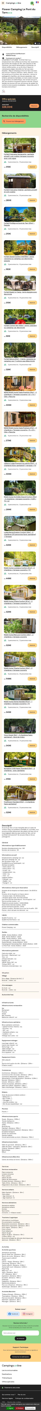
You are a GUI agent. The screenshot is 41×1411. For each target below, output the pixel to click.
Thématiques (7, 1378)
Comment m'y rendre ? (11, 58)
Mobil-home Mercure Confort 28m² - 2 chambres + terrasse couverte (18, 636)
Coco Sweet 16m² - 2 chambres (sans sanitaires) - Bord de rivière (18, 736)
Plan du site (21, 1394)
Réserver (34, 106)
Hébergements (21, 47)
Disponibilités (7, 47)
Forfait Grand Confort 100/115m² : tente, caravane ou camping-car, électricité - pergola (19, 259)
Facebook (15, 1314)
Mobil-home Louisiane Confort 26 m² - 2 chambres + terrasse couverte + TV (19, 569)
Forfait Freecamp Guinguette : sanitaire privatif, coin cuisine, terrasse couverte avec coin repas (19, 156)
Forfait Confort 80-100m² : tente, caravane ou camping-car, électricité (20, 327)
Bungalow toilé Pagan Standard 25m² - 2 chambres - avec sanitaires (19, 769)
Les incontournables (10, 1370)
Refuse (20, 1408)
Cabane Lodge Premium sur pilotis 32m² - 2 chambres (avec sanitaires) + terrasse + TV (20, 464)
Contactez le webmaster (20, 1357)
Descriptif (35, 47)
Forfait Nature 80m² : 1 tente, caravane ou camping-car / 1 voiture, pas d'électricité (20, 360)
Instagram (29, 1314)
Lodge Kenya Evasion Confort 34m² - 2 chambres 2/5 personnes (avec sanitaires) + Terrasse (20, 534)
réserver (32, 167)
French (37, 2)
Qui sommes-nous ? (8, 1394)
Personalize (30, 1408)
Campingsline (13, 3)
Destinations (7, 1374)
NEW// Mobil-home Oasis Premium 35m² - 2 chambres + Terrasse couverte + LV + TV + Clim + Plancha (20, 394)
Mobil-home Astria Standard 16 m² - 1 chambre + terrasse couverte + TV (18, 703)
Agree (11, 1408)
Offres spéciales (8, 1382)
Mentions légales (7, 1398)
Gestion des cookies (14, 1402)
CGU (3, 1402)
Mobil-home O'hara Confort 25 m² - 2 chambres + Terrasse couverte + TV (18, 602)
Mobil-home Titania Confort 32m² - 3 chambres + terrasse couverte (18, 669)
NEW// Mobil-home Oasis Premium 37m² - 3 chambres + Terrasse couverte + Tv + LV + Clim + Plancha (20, 430)
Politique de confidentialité (24, 1398)
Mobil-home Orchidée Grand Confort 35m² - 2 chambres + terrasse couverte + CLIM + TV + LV (20, 499)
